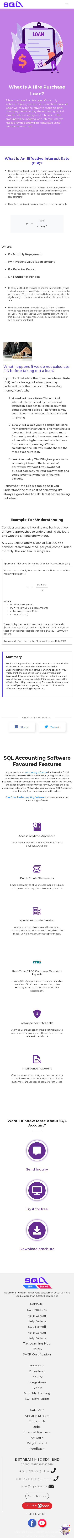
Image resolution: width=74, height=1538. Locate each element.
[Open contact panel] (65, 1529)
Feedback (37, 1448)
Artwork (37, 1437)
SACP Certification (37, 1354)
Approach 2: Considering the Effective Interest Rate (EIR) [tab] (35, 641)
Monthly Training (37, 1393)
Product (37, 1365)
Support (37, 1303)
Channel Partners (37, 1432)
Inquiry (37, 1377)
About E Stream (37, 1415)
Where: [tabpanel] (37, 602)
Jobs (37, 1426)
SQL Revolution (37, 1398)
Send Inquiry (37, 1496)
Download (37, 1371)
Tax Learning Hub (37, 1343)
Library (37, 1349)
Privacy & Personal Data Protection (37, 1536)
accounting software (36, 772)
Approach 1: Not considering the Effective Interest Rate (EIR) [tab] (37, 563)
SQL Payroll (37, 1326)
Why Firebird (37, 1443)
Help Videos (37, 1321)
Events (37, 1388)
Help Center (37, 1315)
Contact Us (37, 1421)
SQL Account (37, 1309)
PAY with (31, 1505)
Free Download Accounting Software (25, 797)
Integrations (37, 1382)
